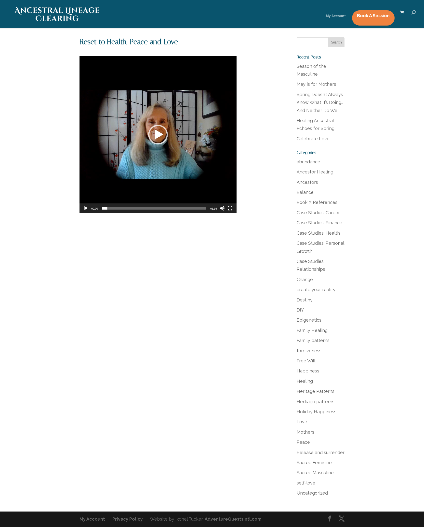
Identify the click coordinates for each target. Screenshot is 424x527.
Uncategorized (312, 493)
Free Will (306, 360)
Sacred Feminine (314, 462)
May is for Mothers (316, 84)
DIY (300, 310)
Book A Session (373, 15)
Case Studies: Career (318, 212)
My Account (336, 16)
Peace (303, 442)
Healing (305, 381)
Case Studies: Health (318, 233)
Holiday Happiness (316, 411)
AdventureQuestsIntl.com (233, 519)
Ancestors (307, 182)
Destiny (305, 299)
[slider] (154, 208)
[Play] (85, 208)
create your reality (316, 289)
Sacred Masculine (315, 472)
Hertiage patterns (315, 401)
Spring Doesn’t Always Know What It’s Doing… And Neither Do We (320, 102)
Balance (305, 192)
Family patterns (313, 340)
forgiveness (309, 350)
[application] (158, 134)
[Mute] (222, 208)
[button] (158, 134)
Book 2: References (317, 202)
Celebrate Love (313, 138)
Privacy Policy (127, 519)
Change (305, 279)
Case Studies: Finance (319, 222)
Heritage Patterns (315, 391)
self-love (306, 482)
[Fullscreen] (230, 208)
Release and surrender (320, 452)
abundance (308, 161)
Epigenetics (309, 320)
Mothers (305, 432)
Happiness (308, 370)
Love (302, 421)
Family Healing (312, 330)
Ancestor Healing (315, 171)
